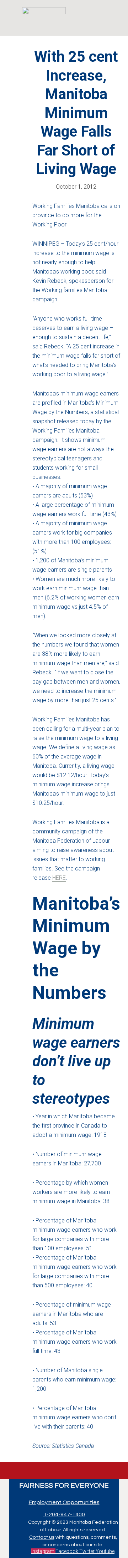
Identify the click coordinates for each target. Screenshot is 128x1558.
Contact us (41, 1537)
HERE (59, 877)
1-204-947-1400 (64, 1514)
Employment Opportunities (64, 1502)
